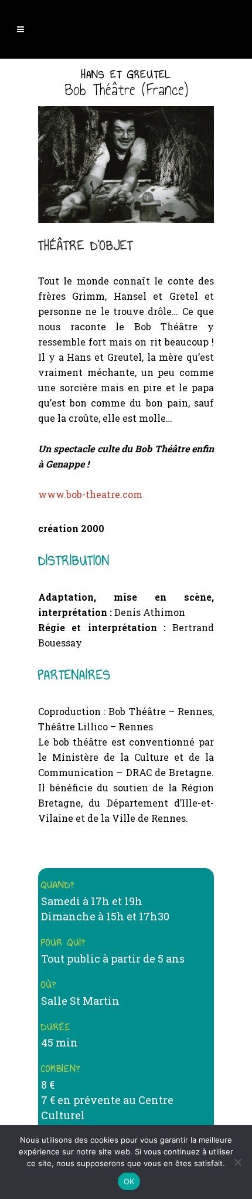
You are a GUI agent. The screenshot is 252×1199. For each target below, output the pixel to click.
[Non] (237, 1162)
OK (129, 1181)
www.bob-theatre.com (90, 494)
